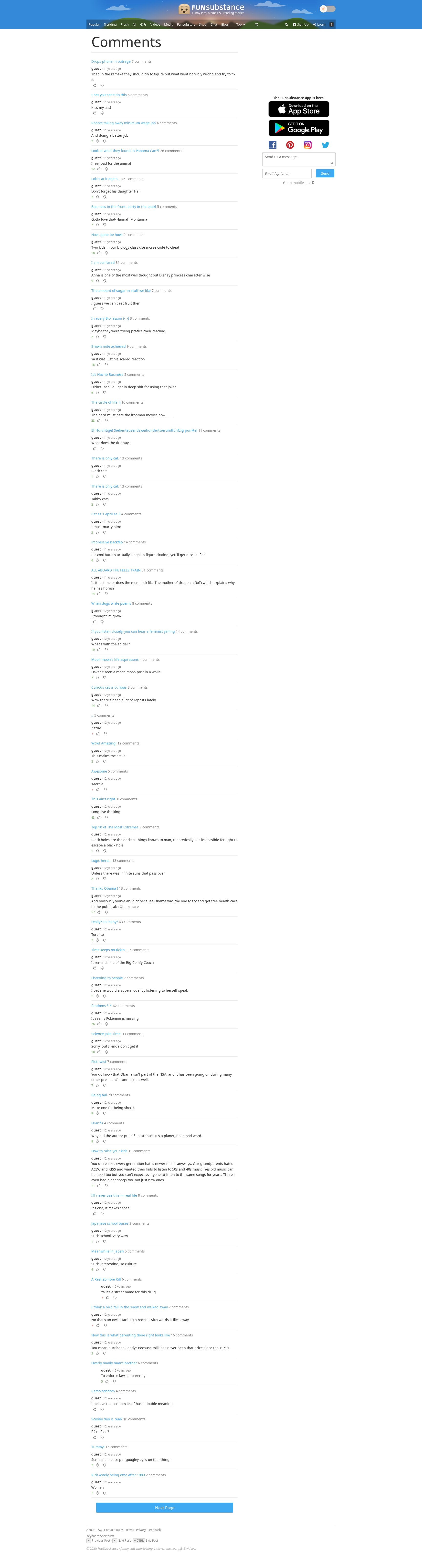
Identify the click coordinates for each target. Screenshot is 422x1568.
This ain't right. (103, 799)
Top (239, 24)
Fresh (125, 24)
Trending (110, 24)
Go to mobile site (297, 182)
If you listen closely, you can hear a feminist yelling (133, 631)
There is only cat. (105, 458)
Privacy (141, 1530)
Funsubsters (186, 24)
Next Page (164, 1507)
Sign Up (302, 24)
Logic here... (101, 860)
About (90, 1530)
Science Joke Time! (106, 1033)
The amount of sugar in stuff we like (121, 290)
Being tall (99, 1095)
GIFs (143, 24)
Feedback (154, 1530)
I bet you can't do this (109, 94)
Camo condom (103, 1391)
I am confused (103, 262)
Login (321, 24)
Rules (120, 1530)
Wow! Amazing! (103, 743)
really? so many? (104, 921)
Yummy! (98, 1447)
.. (92, 715)
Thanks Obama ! (104, 888)
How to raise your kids (109, 1151)
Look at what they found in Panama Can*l (125, 150)
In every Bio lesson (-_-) (110, 318)
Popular (94, 24)
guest (96, 68)
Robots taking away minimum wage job (123, 123)
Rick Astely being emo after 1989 (118, 1475)
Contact (109, 1530)
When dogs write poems (111, 603)
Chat (214, 24)
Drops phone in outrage (111, 61)
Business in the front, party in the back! (123, 206)
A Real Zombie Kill (106, 1279)
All (134, 24)
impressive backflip (107, 542)
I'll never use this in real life (114, 1195)
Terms (130, 1530)
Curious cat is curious (109, 687)
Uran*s (97, 1123)
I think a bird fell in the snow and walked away (129, 1307)
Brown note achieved (108, 346)
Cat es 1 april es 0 (105, 514)
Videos (155, 24)
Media (168, 24)
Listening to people (107, 978)
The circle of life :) (105, 402)
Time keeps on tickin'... (109, 949)
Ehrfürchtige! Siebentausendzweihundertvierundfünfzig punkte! (144, 430)
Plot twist (98, 1061)
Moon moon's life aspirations (115, 659)
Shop (203, 24)
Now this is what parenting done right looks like (130, 1335)
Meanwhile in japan (107, 1251)
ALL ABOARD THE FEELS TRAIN (116, 570)
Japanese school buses (109, 1223)
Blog (224, 24)
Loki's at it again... (106, 178)
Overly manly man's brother (114, 1363)
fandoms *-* (101, 1005)
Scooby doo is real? (106, 1419)
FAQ (99, 1530)
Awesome (99, 771)
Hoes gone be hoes (107, 234)
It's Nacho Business (107, 374)
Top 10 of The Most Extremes (114, 827)
